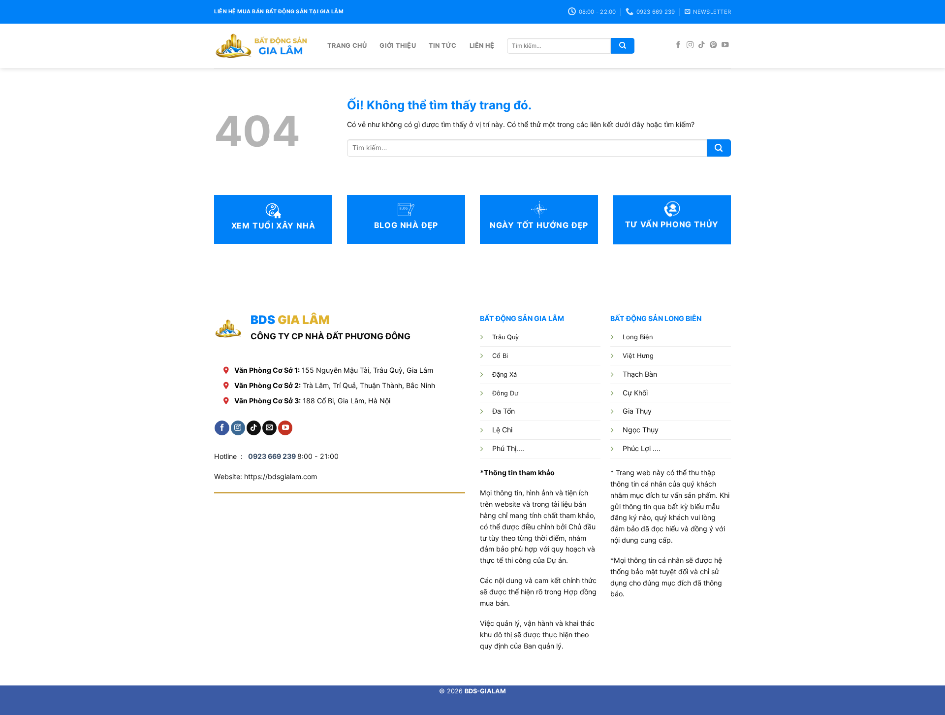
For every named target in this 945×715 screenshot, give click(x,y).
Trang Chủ (347, 45)
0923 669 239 (272, 456)
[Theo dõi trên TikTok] (701, 45)
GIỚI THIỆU (397, 45)
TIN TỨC (443, 45)
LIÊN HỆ (482, 45)
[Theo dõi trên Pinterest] (713, 45)
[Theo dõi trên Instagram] (690, 45)
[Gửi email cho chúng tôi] (269, 428)
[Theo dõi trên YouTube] (725, 45)
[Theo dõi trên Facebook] (678, 45)
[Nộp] (622, 46)
